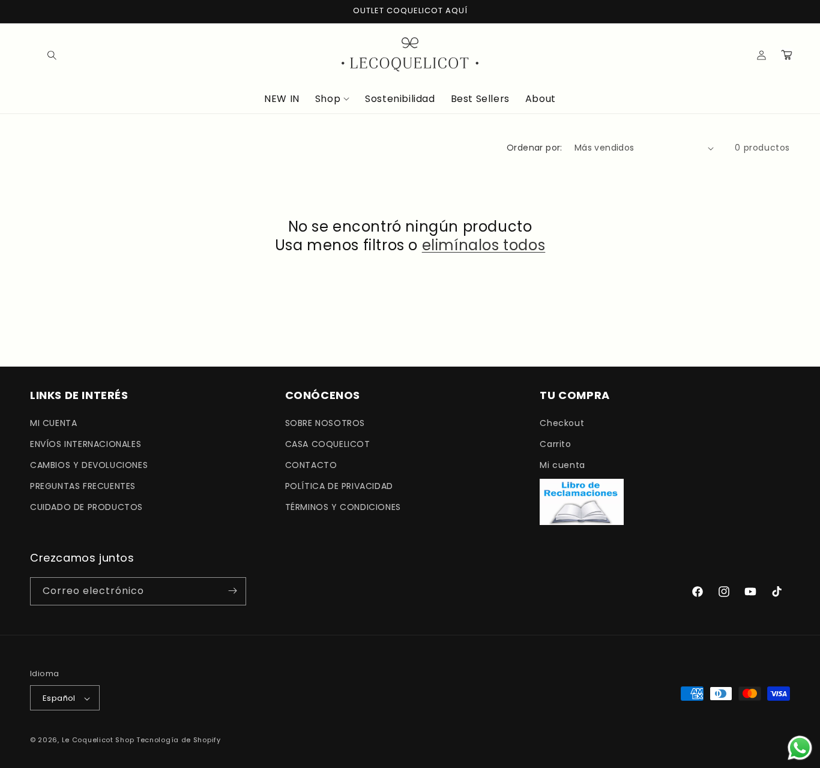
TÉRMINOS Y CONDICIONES (343, 507)
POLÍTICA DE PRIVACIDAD (339, 485)
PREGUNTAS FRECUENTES (83, 485)
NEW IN (282, 99)
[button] (43, 54)
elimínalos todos (484, 245)
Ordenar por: (534, 148)
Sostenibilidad (400, 99)
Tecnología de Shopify (178, 740)
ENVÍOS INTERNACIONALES (85, 443)
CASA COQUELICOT (327, 443)
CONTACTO (311, 464)
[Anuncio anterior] (34, 11)
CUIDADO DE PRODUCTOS (86, 507)
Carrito (555, 443)
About (540, 99)
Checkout (562, 422)
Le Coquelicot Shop (98, 740)
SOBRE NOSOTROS (325, 422)
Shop (327, 99)
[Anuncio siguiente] (786, 11)
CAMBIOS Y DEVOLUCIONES (89, 464)
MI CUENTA (53, 422)
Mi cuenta (562, 464)
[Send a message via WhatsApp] (800, 748)
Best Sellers (480, 99)
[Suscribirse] (232, 591)
